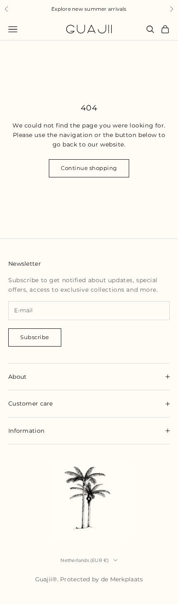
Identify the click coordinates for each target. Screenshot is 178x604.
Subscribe (34, 337)
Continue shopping (89, 168)
